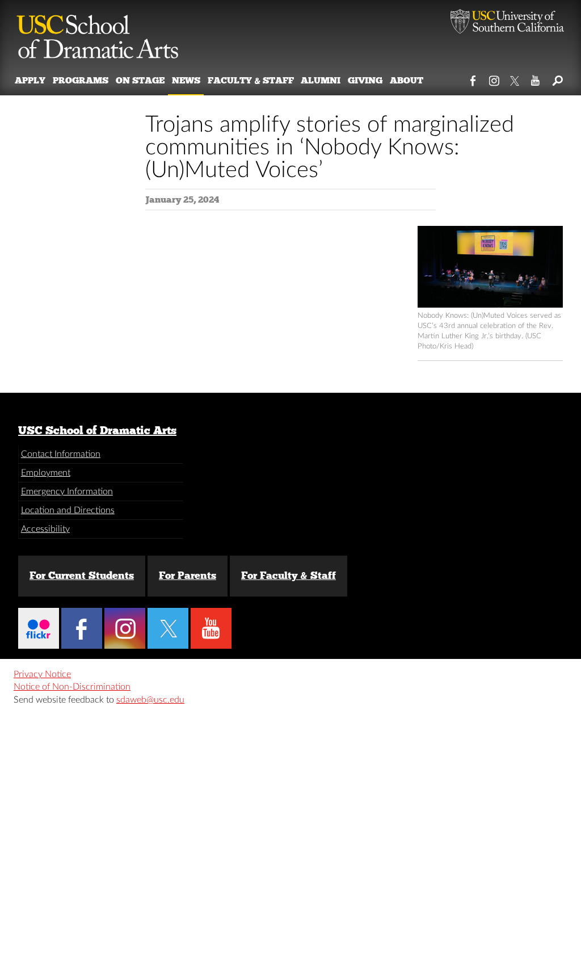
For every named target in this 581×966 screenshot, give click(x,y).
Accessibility (45, 529)
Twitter (515, 78)
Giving (365, 80)
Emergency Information (67, 491)
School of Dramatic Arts (98, 31)
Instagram (494, 78)
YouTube (535, 78)
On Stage (140, 80)
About (406, 80)
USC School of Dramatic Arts (97, 430)
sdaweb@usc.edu (150, 699)
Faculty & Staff (251, 80)
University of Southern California (507, 22)
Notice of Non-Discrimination (72, 686)
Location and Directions (68, 510)
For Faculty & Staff (288, 575)
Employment (45, 472)
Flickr (38, 628)
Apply (30, 80)
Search (556, 78)
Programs (80, 80)
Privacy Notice (42, 674)
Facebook (473, 78)
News (186, 80)
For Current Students (82, 575)
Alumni (320, 80)
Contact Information (60, 454)
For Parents (187, 575)
